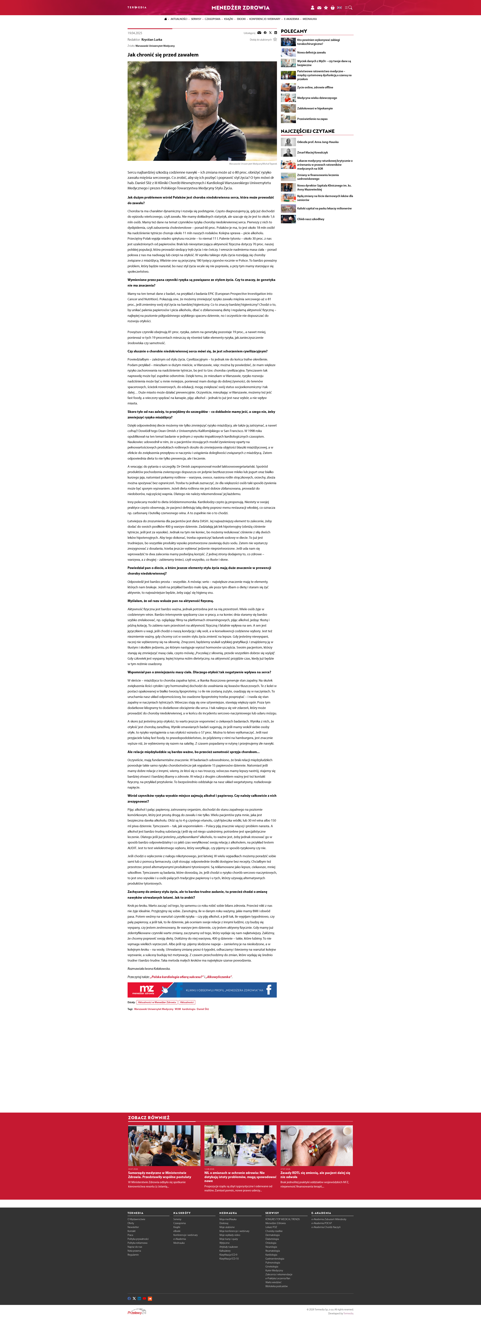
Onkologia (270, 1243)
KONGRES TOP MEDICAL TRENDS (282, 1219)
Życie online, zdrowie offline (315, 87)
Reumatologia (272, 1250)
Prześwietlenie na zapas (312, 119)
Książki (228, 19)
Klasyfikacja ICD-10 (229, 1258)
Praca (130, 1235)
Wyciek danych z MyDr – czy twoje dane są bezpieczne (324, 63)
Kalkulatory (225, 1250)
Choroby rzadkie (274, 1231)
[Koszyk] (332, 7)
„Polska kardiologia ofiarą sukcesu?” (177, 977)
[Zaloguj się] (312, 7)
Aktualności (187, 1002)
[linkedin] (275, 33)
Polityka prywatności (138, 1239)
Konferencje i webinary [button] (264, 19)
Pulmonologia (272, 1262)
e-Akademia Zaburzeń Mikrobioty (329, 1219)
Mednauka (179, 1243)
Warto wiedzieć (273, 1282)
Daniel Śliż (203, 1009)
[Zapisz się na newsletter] (319, 7)
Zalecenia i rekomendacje (278, 1274)
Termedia (348, 1313)
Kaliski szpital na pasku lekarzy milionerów (324, 208)
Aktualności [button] (179, 19)
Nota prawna (134, 1250)
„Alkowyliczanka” (219, 977)
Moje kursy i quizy (228, 1239)
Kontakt (131, 1231)
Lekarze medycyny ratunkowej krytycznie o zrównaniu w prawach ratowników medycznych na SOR (325, 164)
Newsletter (133, 1227)
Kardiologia (271, 1254)
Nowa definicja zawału (311, 52)
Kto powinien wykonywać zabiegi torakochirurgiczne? (318, 42)
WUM (178, 1009)
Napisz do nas (135, 1246)
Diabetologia (272, 1239)
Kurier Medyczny (274, 1270)
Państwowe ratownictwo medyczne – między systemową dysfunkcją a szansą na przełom (324, 75)
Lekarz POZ (271, 1227)
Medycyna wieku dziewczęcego (317, 98)
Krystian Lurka (151, 40)
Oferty (131, 1223)
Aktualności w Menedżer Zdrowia (157, 1002)
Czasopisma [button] (212, 19)
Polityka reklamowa (137, 1243)
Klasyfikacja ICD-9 (228, 1254)
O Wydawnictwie (136, 1219)
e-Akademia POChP (322, 1223)
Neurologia (271, 1246)
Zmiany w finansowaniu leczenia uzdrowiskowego (318, 177)
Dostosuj (223, 1223)
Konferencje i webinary (185, 1235)
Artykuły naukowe (228, 1246)
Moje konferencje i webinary (234, 1231)
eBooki (241, 19)
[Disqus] (202, 1061)
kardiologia (188, 1009)
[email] (259, 33)
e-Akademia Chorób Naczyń (326, 1227)
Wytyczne (224, 1243)
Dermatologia (272, 1235)
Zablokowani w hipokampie (315, 108)
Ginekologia (271, 1266)
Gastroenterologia (274, 1258)
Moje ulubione (227, 1227)
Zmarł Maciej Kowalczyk (312, 152)
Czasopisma (179, 1223)
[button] (348, 7)
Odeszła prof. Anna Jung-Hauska (318, 142)
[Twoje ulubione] (326, 7)
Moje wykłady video (229, 1235)
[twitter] (270, 33)
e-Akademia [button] (291, 19)
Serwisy (177, 1219)
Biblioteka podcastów (276, 1286)
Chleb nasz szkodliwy (310, 219)
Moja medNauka (227, 1219)
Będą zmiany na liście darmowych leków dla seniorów (325, 198)
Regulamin (133, 1254)
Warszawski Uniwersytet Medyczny (155, 45)
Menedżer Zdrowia (275, 1223)
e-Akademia (179, 1239)
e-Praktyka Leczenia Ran (277, 1278)
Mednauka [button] (310, 19)
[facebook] (265, 33)
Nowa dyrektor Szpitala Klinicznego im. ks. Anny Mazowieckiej (324, 187)
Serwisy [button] (196, 19)
